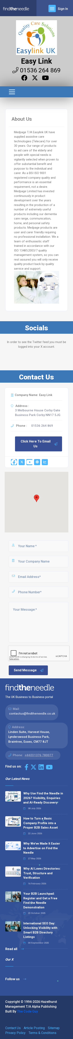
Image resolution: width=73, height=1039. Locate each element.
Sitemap (54, 1028)
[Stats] (45, 462)
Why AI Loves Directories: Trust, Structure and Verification (41, 873)
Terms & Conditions (42, 1033)
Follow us (12, 979)
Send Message (25, 670)
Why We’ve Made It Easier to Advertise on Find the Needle (41, 848)
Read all (11, 949)
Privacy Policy (15, 1033)
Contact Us (13, 1028)
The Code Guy (27, 1011)
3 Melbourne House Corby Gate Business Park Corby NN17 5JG (37, 413)
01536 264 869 (39, 70)
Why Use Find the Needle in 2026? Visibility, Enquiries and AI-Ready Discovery (43, 798)
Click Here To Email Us (35, 443)
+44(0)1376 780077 (39, 755)
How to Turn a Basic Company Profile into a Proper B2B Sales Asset (40, 823)
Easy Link (36, 61)
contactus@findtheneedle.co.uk (32, 713)
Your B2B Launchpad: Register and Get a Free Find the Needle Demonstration (40, 900)
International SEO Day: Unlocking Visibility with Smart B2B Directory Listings (40, 930)
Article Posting (34, 1028)
